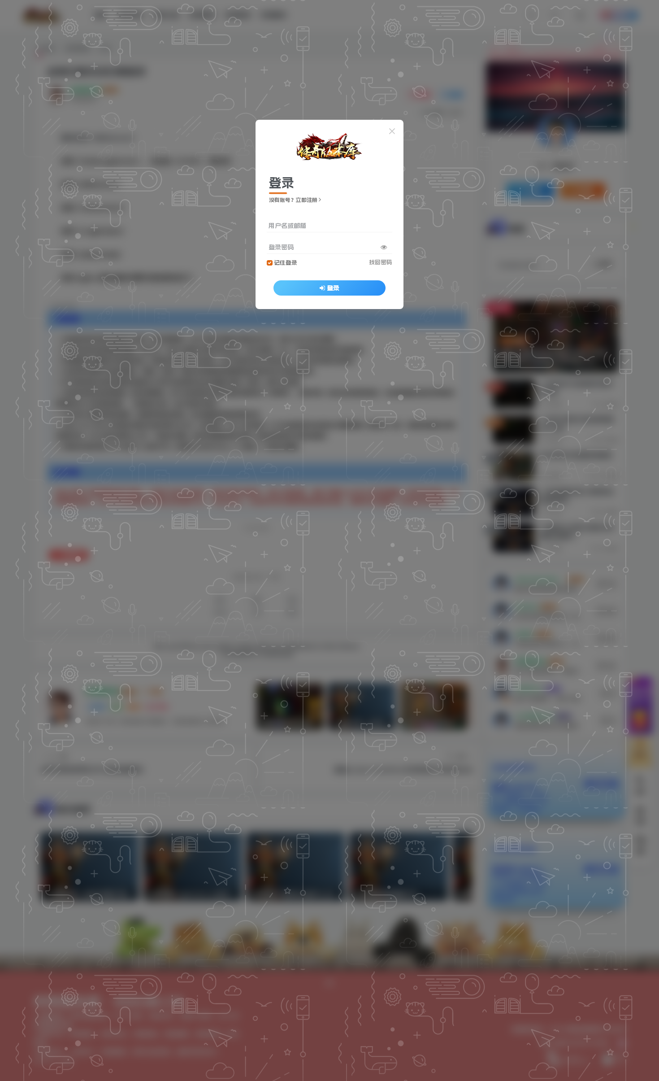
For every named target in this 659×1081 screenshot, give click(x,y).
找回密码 (380, 262)
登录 (333, 288)
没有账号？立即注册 (293, 200)
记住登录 (285, 263)
